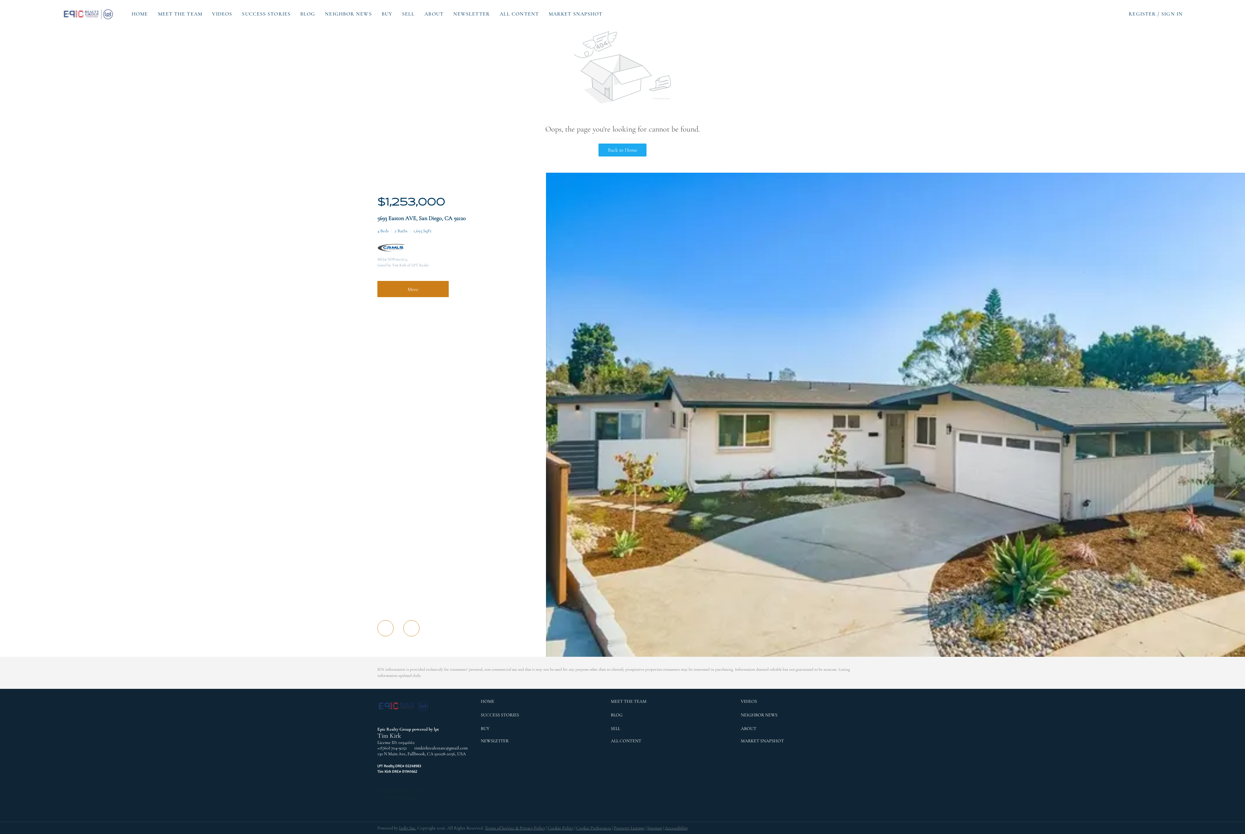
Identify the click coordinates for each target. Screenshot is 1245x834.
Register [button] (1142, 14)
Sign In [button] (1172, 14)
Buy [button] (387, 14)
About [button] (434, 14)
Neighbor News (348, 14)
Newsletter (471, 14)
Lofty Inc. (407, 828)
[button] (88, 13)
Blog (307, 14)
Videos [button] (222, 14)
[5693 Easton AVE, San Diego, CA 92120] (895, 655)
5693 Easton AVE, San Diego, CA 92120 (421, 218)
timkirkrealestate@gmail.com (441, 748)
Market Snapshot (576, 14)
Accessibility (676, 828)
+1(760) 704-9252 (392, 748)
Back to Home (622, 150)
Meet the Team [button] (180, 14)
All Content (519, 14)
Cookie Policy (561, 828)
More (413, 289)
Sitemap (654, 828)
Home (140, 14)
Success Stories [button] (266, 14)
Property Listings (629, 828)
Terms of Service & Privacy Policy (515, 828)
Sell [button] (408, 14)
